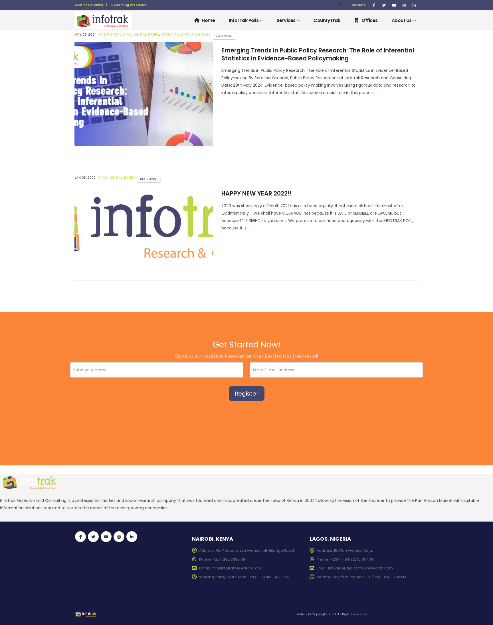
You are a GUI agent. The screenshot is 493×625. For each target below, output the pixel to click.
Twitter (93, 536)
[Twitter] (384, 5)
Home (208, 20)
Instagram (119, 536)
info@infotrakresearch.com (236, 568)
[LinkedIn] (414, 5)
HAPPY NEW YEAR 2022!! (256, 193)
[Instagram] (404, 5)
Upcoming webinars (129, 5)
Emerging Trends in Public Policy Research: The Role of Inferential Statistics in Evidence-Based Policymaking (317, 54)
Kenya (140, 34)
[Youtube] (394, 5)
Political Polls (198, 34)
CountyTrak (327, 20)
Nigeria (153, 34)
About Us (402, 20)
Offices (369, 20)
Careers (358, 5)
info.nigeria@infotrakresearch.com (360, 568)
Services (286, 20)
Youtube (106, 536)
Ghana (128, 34)
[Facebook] (374, 5)
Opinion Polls (172, 34)
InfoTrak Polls (243, 20)
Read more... (224, 36)
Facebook (80, 536)
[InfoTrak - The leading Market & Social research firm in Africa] (103, 20)
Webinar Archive (88, 5)
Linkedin (131, 536)
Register (246, 394)
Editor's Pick (109, 34)
